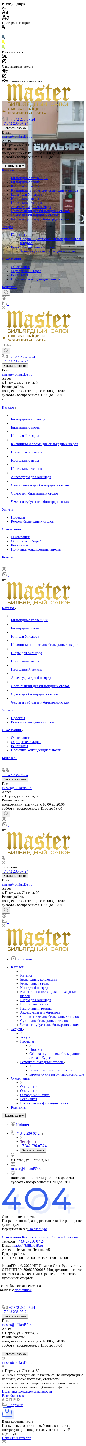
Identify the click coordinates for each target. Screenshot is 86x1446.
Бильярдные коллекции (29, 178)
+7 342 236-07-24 (22, 119)
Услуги (7, 227)
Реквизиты (19, 275)
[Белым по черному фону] (3, 33)
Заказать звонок (15, 128)
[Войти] (4, 299)
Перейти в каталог (16, 1438)
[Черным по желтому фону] (3, 43)
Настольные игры (25, 198)
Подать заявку (14, 165)
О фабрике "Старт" (26, 271)
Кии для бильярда (25, 186)
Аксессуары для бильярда (31, 207)
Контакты (9, 287)
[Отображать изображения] (4, 57)
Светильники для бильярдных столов (40, 211)
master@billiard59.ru (17, 136)
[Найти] (6, 351)
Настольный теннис (26, 203)
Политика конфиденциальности (36, 279)
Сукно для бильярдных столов (35, 215)
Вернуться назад (15, 1229)
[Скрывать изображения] (4, 62)
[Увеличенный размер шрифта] (6, 19)
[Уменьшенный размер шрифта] (4, 8)
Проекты (18, 235)
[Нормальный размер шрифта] (5, 13)
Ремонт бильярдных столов (33, 247)
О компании (11, 259)
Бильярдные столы (25, 182)
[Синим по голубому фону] (3, 38)
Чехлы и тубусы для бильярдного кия (40, 219)
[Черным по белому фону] (3, 28)
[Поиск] (6, 292)
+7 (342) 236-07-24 (30, 1241)
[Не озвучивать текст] (4, 77)
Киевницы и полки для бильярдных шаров (44, 190)
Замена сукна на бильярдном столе (47, 251)
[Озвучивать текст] (5, 72)
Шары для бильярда (26, 194)
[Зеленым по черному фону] (3, 48)
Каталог (8, 170)
